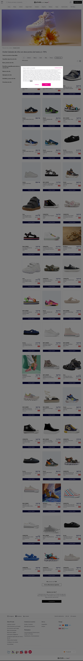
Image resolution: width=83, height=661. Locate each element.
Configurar (37, 84)
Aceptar (46, 84)
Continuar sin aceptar (58, 67)
